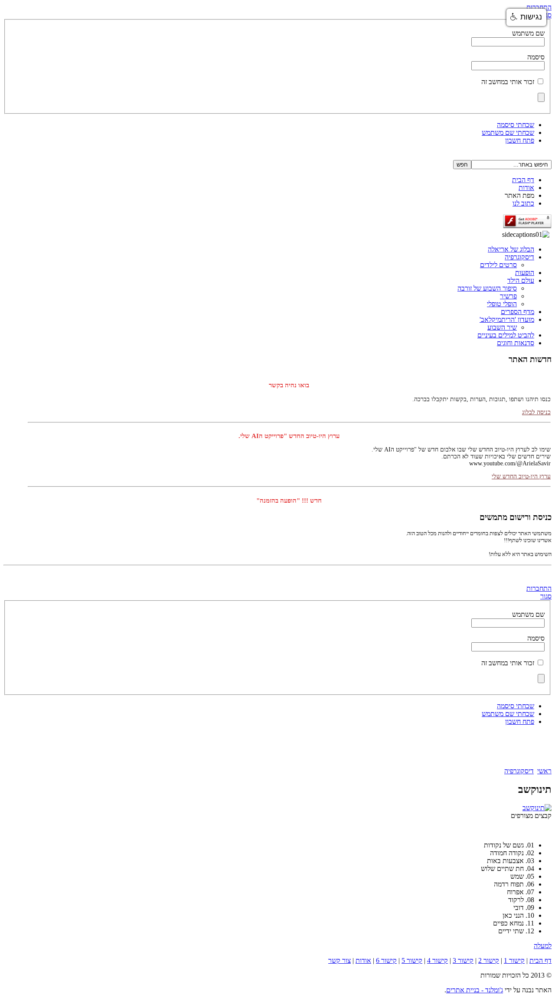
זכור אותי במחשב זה (507, 81)
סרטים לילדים (498, 264)
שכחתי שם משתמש (508, 132)
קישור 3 (463, 960)
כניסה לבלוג (536, 407)
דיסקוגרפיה (519, 257)
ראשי (544, 771)
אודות (526, 187)
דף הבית (523, 179)
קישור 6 (386, 960)
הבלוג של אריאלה (511, 249)
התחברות (539, 7)
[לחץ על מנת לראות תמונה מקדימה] (537, 807)
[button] (526, 17)
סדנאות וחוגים (515, 343)
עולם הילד (520, 280)
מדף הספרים (517, 311)
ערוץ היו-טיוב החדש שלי (521, 471)
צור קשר (339, 960)
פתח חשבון (519, 140)
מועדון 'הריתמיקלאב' (507, 319)
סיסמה (536, 57)
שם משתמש (528, 33)
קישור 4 (437, 960)
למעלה (543, 945)
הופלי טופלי (502, 303)
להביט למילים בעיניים (505, 335)
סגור (546, 596)
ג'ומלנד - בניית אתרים (474, 990)
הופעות (524, 272)
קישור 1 (514, 960)
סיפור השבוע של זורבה (487, 288)
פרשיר (508, 296)
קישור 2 (488, 960)
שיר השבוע (502, 327)
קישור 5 (412, 960)
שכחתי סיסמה (515, 124)
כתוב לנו (523, 203)
